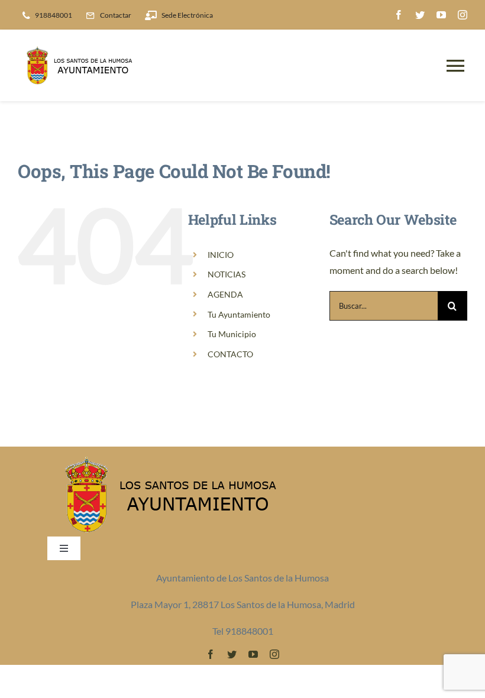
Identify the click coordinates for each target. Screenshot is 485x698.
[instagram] (462, 15)
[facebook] (398, 15)
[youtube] (441, 15)
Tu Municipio (232, 334)
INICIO (221, 255)
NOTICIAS (226, 274)
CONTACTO (230, 354)
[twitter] (420, 15)
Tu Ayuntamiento (239, 314)
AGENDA (225, 294)
